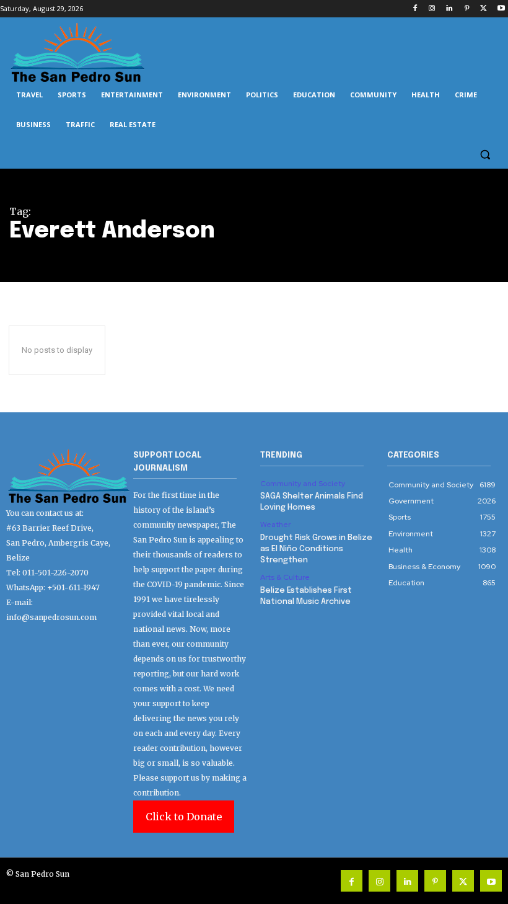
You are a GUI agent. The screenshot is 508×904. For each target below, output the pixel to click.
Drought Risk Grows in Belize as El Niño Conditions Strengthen (316, 549)
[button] (484, 154)
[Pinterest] (467, 9)
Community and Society (302, 483)
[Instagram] (432, 9)
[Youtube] (501, 9)
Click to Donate (184, 816)
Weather (275, 524)
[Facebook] (415, 9)
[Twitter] (483, 9)
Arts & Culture (285, 577)
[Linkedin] (449, 9)
